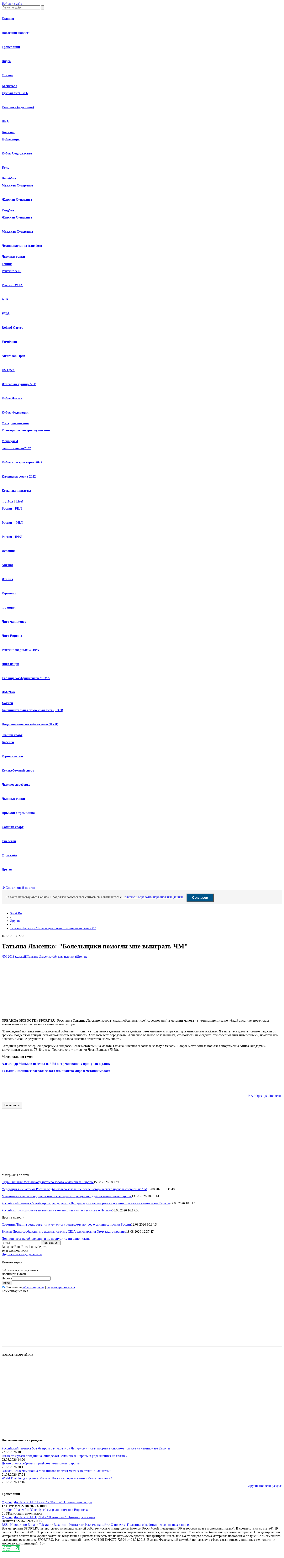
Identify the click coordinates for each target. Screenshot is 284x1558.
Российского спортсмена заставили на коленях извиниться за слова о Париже (57, 1210)
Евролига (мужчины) (18, 107)
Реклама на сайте (97, 1524)
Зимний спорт (12, 735)
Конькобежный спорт (18, 770)
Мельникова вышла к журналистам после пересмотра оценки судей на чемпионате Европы (67, 1196)
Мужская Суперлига (17, 185)
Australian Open (13, 356)
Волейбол (9, 178)
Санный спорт (12, 827)
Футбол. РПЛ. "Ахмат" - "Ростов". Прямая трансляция (53, 1502)
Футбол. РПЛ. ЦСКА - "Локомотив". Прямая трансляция (54, 1517)
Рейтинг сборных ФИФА (20, 650)
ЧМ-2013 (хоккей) (14, 956)
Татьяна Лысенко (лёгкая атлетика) (52, 956)
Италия (7, 579)
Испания (8, 551)
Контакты (76, 1524)
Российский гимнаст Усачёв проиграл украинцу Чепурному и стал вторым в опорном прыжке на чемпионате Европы (86, 1203)
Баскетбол (9, 86)
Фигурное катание (15, 423)
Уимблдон (9, 341)
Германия (9, 593)
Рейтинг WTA (12, 285)
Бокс (5, 167)
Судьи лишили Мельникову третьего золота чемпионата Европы (48, 1182)
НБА (5, 121)
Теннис (7, 264)
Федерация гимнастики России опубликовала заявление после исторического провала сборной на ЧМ (74, 1189)
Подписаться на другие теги (22, 1254)
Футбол (7, 501)
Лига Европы (12, 635)
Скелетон (9, 841)
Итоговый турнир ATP (19, 384)
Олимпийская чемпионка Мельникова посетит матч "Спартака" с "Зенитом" (56, 1471)
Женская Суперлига (17, 199)
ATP (5, 299)
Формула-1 (10, 441)
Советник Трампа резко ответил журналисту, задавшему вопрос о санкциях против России (66, 1224)
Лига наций (10, 664)
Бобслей (8, 742)
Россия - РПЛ (12, 508)
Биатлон (8, 132)
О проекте (118, 1524)
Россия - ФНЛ (12, 522)
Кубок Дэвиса (12, 398)
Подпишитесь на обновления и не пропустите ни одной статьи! (47, 1238)
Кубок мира (11, 139)
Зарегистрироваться (61, 1287)
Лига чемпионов (14, 621)
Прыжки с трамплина (18, 813)
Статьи (7, 75)
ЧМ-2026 (8, 692)
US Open (8, 370)
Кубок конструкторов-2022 (22, 462)
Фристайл (9, 855)
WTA (6, 313)
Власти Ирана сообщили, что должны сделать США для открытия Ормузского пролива (64, 1231)
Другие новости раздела (265, 1486)
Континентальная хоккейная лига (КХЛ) (32, 710)
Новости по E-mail (23, 1524)
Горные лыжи (12, 756)
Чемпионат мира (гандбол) (22, 245)
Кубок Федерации (15, 412)
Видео (6, 61)
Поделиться (12, 1105)
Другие (7, 869)
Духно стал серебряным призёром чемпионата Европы (41, 1463)
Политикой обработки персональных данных (153, 897)
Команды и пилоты (16, 490)
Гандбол (8, 210)
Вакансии (61, 1524)
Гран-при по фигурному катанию (26, 430)
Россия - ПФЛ (12, 536)
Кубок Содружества (17, 153)
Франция (9, 607)
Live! (19, 501)
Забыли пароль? (33, 1287)
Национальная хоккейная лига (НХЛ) (30, 724)
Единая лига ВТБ (15, 93)
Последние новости (16, 33)
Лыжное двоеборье (16, 784)
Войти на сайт (12, 3)
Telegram (45, 1524)
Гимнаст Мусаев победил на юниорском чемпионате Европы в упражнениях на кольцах (64, 1456)
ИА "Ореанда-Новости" (265, 1096)
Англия (7, 565)
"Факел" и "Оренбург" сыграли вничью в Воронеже (51, 1509)
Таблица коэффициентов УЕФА (26, 678)
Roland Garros (12, 327)
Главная (8, 18)
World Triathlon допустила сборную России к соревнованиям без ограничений (57, 1478)
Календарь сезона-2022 (19, 476)
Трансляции (11, 47)
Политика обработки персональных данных (158, 1524)
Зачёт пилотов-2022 (16, 448)
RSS (5, 1524)
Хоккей (7, 703)
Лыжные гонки (13, 256)
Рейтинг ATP (11, 271)
